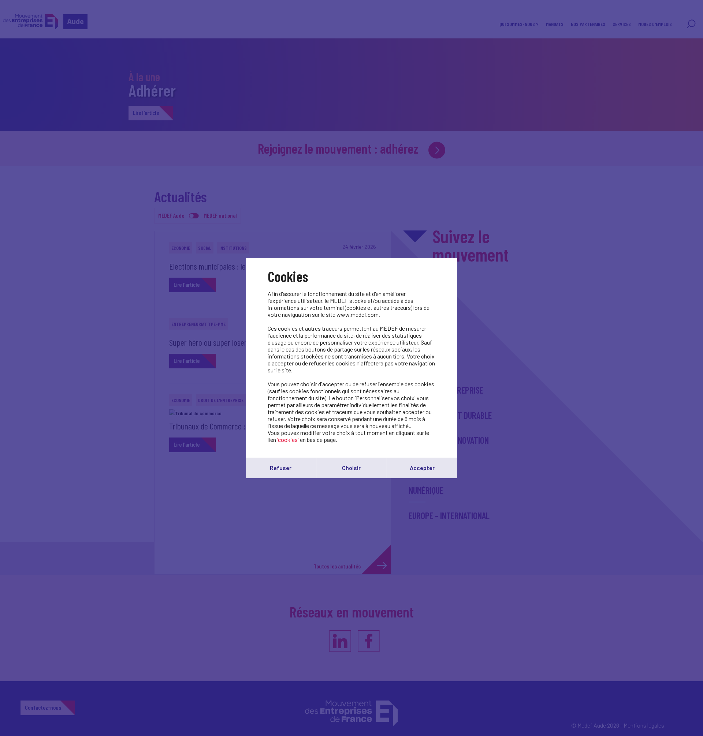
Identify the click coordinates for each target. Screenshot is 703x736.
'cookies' (288, 439)
